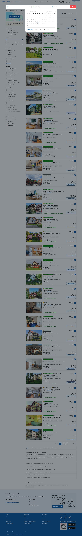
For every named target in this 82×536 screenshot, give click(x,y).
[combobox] (18, 7)
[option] (37, 16)
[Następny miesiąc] (55, 11)
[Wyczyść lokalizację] (29, 6)
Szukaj (73, 6)
